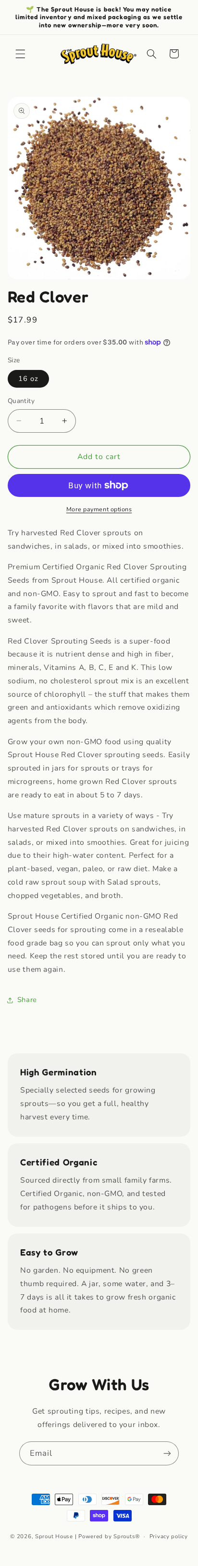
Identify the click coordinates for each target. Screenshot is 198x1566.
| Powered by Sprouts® (107, 1536)
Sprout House (54, 1536)
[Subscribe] (167, 1453)
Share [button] (27, 999)
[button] (20, 54)
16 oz (28, 378)
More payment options (99, 509)
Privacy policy (168, 1536)
